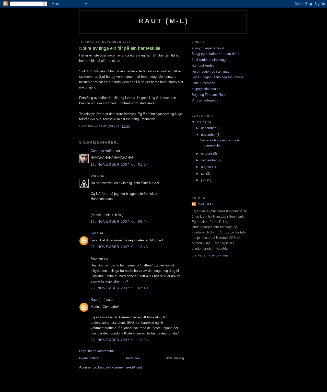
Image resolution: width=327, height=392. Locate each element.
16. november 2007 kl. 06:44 (119, 221)
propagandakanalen (206, 89)
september (209, 160)
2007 (201, 122)
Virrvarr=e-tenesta (205, 100)
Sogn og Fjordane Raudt (209, 95)
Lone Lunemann (203, 83)
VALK (95, 176)
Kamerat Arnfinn (203, 66)
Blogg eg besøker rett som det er (216, 54)
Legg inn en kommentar (96, 351)
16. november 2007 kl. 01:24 (119, 164)
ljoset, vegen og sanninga (210, 71)
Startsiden (132, 358)
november (209, 135)
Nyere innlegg (89, 358)
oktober (207, 153)
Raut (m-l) (164, 21)
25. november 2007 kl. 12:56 (119, 340)
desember (209, 128)
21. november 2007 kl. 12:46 (119, 247)
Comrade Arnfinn (103, 151)
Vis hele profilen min (210, 255)
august (206, 167)
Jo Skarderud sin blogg (209, 60)
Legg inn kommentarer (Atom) (120, 367)
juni (204, 180)
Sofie (94, 233)
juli (203, 173)
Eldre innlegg (174, 358)
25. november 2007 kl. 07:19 (119, 288)
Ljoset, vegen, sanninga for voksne (217, 77)
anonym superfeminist (208, 48)
